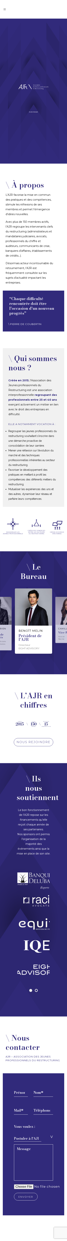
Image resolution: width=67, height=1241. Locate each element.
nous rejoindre (33, 742)
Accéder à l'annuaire (33, 111)
